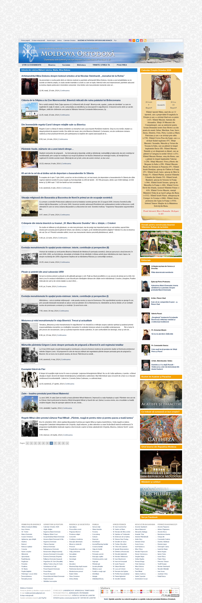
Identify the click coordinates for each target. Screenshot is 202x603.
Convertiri (72, 537)
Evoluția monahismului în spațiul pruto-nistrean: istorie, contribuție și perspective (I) (64, 296)
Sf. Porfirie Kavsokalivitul (121, 574)
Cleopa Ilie (161, 537)
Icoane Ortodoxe (27, 537)
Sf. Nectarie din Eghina (120, 571)
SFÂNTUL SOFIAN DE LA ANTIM (83, 595)
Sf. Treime (24, 532)
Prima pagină (25, 40)
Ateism (71, 561)
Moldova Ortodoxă (26, 588)
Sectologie (72, 559)
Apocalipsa (73, 527)
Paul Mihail (138, 571)
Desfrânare (96, 542)
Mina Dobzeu (64, 70)
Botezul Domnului (49, 546)
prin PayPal (42, 598)
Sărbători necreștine (50, 581)
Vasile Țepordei (140, 576)
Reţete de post (48, 579)
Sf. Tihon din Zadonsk (120, 546)
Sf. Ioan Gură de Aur (119, 527)
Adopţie (94, 576)
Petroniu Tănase (163, 561)
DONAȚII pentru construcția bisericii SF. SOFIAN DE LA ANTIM (74, 598)
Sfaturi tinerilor (97, 529)
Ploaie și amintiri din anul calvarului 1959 (42, 272)
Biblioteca (81, 65)
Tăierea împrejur (48, 544)
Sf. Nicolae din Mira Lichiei (121, 532)
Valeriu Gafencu (140, 574)
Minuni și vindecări (75, 544)
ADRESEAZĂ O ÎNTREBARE (78, 593)
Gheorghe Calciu (163, 546)
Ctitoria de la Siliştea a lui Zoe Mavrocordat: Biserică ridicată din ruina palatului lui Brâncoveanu (71, 100)
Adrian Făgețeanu (163, 529)
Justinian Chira (163, 574)
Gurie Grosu (139, 544)
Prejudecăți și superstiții (77, 549)
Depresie (95, 539)
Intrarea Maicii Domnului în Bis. (53, 539)
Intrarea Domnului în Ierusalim (53, 554)
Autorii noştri (51, 40)
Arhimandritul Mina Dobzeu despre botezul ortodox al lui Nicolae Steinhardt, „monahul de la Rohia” (73, 76)
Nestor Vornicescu (141, 554)
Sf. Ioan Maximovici (119, 559)
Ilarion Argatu (162, 551)
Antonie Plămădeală (141, 537)
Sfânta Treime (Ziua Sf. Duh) (53, 564)
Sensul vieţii (96, 527)
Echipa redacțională (38, 40)
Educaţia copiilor (97, 556)
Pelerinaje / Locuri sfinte (29, 574)
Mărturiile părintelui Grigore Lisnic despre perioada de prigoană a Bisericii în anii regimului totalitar (72, 345)
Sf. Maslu (24, 569)
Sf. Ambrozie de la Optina (121, 537)
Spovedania (25, 556)
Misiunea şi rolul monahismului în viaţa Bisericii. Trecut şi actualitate (56, 320)
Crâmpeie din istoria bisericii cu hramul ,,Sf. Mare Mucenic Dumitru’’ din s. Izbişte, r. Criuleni (68, 223)
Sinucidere (72, 556)
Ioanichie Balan (163, 549)
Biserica (51, 65)
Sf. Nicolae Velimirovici (120, 556)
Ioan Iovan (161, 571)
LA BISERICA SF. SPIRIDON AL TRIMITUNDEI (78, 590)
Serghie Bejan (139, 556)
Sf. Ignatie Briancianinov (121, 549)
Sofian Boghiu (139, 559)
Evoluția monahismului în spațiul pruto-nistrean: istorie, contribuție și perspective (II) (65, 247)
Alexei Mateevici (140, 529)
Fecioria (95, 532)
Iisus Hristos (25, 529)
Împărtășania (25, 559)
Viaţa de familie (97, 549)
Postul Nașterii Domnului (51, 569)
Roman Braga (139, 561)
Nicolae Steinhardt (164, 566)
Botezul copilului (26, 546)
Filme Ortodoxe (74, 576)
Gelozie (94, 537)
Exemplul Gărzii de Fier (33, 369)
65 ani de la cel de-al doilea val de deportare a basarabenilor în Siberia (57, 173)
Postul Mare (47, 571)
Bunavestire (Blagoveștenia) (52, 551)
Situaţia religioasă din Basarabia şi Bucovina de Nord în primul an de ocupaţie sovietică (66, 197)
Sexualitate (73, 554)
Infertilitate (95, 574)
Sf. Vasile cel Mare (119, 529)
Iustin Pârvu (162, 556)
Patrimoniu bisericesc (76, 569)
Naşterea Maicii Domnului (51, 532)
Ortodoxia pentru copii (99, 559)
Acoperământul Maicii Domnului (53, 537)
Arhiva (59, 40)
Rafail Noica (162, 576)
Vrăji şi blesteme (74, 551)
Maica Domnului (26, 534)
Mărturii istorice (45, 70)
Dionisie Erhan (140, 542)
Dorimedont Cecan (141, 579)
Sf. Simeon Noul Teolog (120, 539)
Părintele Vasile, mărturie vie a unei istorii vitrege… (47, 149)
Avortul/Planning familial (100, 544)
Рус (115, 40)
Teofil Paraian (162, 564)
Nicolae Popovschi (141, 551)
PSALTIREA (122, 65)
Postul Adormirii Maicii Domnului (53, 576)
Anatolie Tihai (139, 534)
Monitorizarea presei (76, 571)
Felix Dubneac (140, 564)
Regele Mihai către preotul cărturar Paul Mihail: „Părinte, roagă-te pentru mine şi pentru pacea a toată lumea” (77, 418)
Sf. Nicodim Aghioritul (120, 554)
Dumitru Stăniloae (163, 542)
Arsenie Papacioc (163, 527)
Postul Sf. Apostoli (49, 574)
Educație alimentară (75, 542)
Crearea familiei (97, 546)
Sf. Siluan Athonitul (119, 566)
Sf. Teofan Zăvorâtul (119, 544)
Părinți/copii (96, 564)
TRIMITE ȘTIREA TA (101, 65)
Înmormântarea (26, 576)
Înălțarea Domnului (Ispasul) (52, 559)
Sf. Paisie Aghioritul (119, 576)
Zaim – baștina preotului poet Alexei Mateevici (45, 393)
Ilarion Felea (162, 554)
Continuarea (65, 91)
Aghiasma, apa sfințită (28, 539)
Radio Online (73, 574)
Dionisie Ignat (162, 544)
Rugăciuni (24, 561)
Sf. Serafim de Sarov (120, 542)
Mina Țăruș (139, 549)
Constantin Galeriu (164, 539)
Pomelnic (24, 564)
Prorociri (72, 546)
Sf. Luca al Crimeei (119, 569)
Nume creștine (26, 551)
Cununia (24, 549)
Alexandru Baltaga (141, 532)
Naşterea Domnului (49, 542)
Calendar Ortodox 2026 (51, 527)
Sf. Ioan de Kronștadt (120, 561)
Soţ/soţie (95, 561)
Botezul (23, 544)
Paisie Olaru (162, 559)
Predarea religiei (74, 534)
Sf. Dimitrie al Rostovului (121, 551)
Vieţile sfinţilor (47, 529)
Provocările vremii (75, 529)
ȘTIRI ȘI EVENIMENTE (31, 65)
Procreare (95, 551)
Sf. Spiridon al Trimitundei (121, 534)
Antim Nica (138, 539)
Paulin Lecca (139, 569)
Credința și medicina (76, 539)
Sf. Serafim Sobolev (119, 579)
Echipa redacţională (26, 595)
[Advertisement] (84, 19)
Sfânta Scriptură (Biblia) (29, 527)
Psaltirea (24, 566)
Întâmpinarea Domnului (51, 549)
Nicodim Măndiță (163, 569)
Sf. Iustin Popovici (119, 564)
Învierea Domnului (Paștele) (52, 556)
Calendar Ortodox (70, 40)
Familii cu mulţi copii (98, 571)
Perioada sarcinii (97, 554)
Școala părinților (97, 566)
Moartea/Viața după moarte (78, 566)
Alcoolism (72, 564)
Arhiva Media (73, 579)
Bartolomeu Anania (164, 534)
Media (55, 70)
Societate (66, 65)
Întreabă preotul (26, 579)
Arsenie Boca (162, 532)
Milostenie (24, 554)
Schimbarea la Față (49, 566)
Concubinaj (96, 534)
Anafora (24, 542)
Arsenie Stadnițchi (141, 527)
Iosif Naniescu (140, 546)
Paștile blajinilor (26, 571)
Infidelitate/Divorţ (97, 579)
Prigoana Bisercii (74, 532)
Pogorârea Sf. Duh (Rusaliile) (53, 561)
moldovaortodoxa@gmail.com (35, 593)
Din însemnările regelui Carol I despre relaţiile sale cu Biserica (53, 124)
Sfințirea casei (97, 569)
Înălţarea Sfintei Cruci (50, 534)
